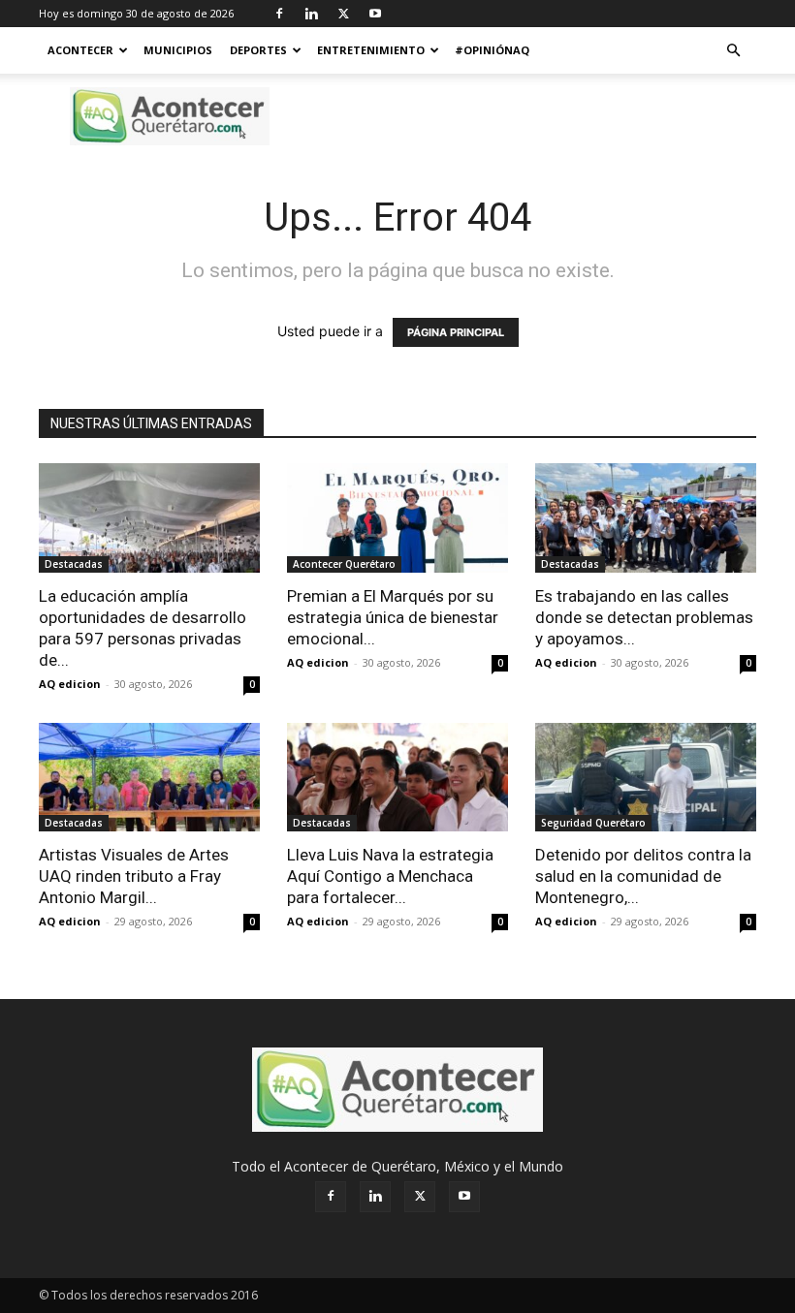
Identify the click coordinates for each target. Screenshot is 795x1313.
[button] (733, 51)
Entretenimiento (371, 50)
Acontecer (80, 50)
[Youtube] (375, 13)
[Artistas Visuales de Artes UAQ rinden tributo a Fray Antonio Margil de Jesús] (149, 777)
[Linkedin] (311, 13)
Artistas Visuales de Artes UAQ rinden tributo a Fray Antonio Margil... (134, 876)
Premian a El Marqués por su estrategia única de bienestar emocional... (392, 617)
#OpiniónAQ (492, 50)
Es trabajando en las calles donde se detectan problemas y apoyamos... (644, 617)
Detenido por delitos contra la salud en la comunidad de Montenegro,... (643, 876)
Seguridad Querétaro (593, 822)
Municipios (177, 50)
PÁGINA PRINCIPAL (455, 332)
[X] (343, 13)
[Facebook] (279, 13)
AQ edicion (70, 683)
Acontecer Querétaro (344, 564)
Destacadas (74, 564)
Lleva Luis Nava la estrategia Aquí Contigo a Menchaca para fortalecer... (390, 876)
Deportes (258, 50)
